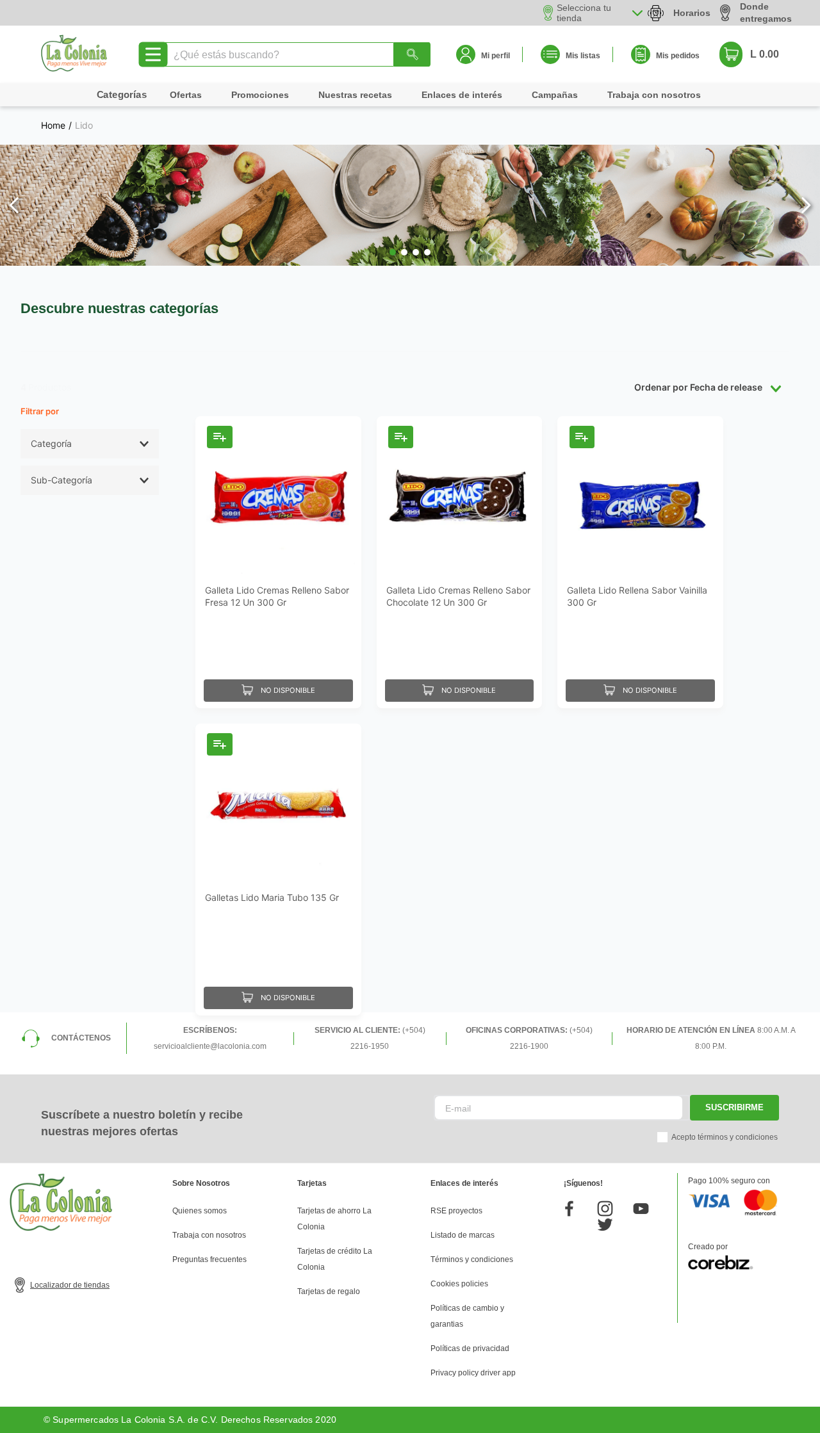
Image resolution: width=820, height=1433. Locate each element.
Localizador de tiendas (70, 1285)
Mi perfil (495, 55)
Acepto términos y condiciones (724, 1137)
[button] (393, 252)
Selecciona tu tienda (584, 13)
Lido (84, 125)
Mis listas (583, 55)
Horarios (691, 13)
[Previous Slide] (14, 205)
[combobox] (296, 54)
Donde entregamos (766, 12)
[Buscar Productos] (412, 54)
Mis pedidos (678, 55)
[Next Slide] (805, 205)
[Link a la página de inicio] (53, 125)
